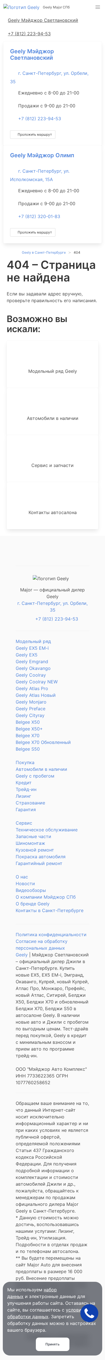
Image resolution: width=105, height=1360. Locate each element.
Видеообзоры (31, 890)
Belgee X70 (27, 735)
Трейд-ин (26, 789)
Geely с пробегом (35, 776)
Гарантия (26, 809)
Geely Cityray (30, 715)
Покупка (25, 762)
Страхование (30, 803)
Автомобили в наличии (41, 769)
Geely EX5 (27, 655)
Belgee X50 (28, 722)
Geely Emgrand (32, 661)
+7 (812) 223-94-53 (39, 118)
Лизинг (23, 796)
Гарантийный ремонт (39, 863)
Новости (25, 883)
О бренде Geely (33, 903)
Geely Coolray (31, 675)
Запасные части (33, 836)
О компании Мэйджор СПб (46, 897)
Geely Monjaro (31, 702)
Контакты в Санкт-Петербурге (49, 910)
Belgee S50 (28, 749)
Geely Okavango (33, 668)
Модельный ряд (33, 641)
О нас (22, 877)
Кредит (24, 782)
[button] (97, 7)
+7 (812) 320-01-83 (39, 216)
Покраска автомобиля (41, 856)
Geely (22, 954)
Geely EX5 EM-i (32, 648)
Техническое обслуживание (47, 829)
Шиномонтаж (30, 843)
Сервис (24, 823)
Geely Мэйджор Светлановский (32, 54)
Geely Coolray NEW (37, 681)
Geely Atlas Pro (32, 688)
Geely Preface (30, 708)
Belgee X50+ (29, 729)
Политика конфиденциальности (51, 934)
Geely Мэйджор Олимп (42, 155)
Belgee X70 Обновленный (43, 742)
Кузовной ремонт (35, 850)
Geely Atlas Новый (36, 695)
